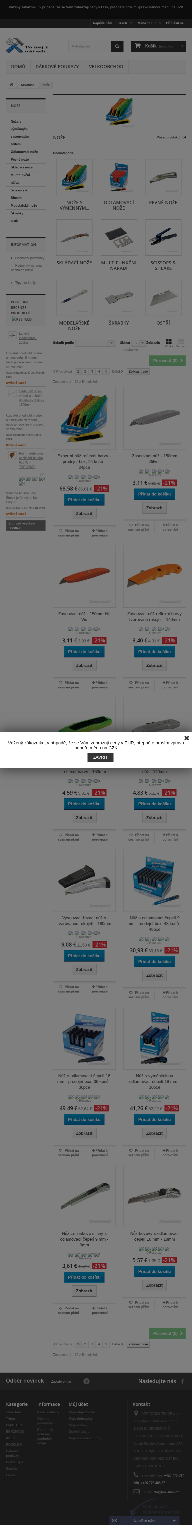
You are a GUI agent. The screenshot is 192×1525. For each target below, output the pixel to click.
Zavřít (100, 757)
